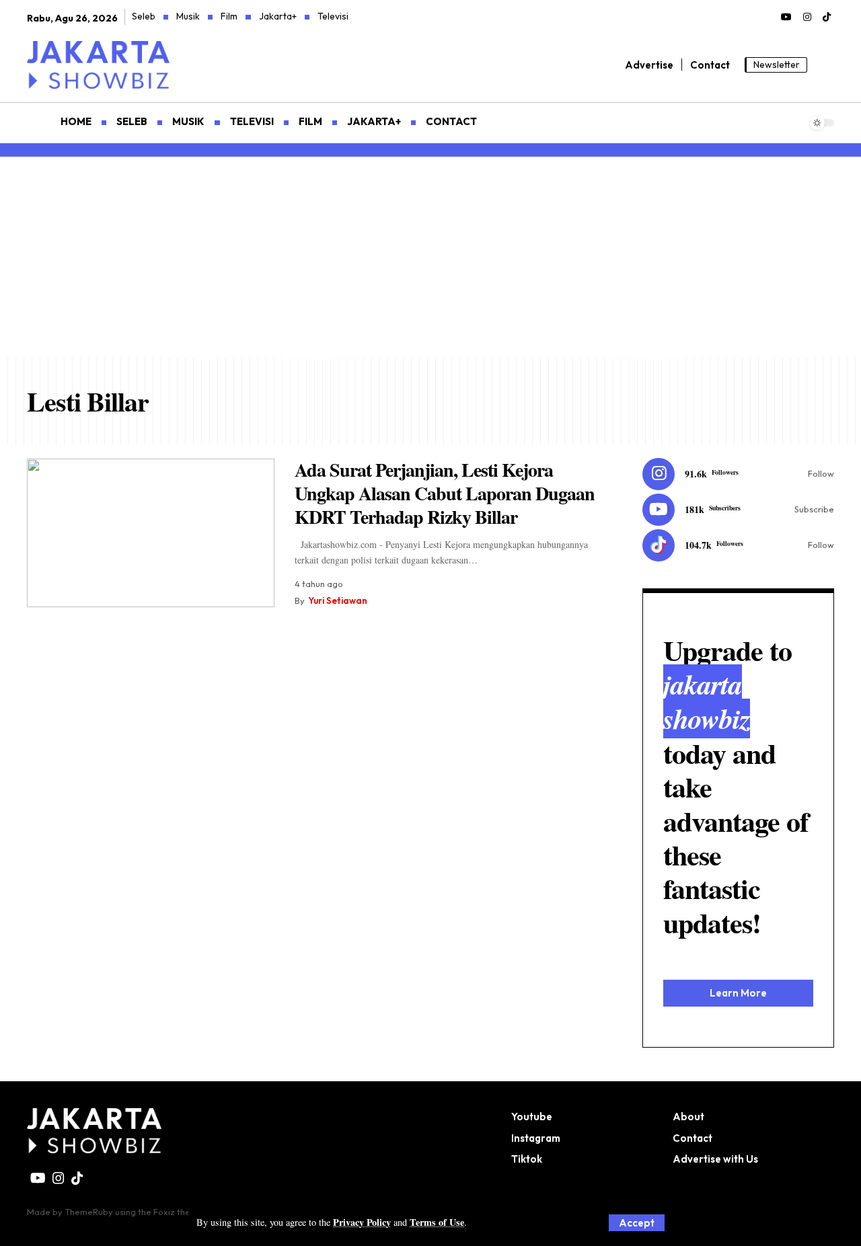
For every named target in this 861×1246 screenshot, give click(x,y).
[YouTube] (786, 17)
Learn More (738, 992)
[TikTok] (826, 17)
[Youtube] (738, 510)
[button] (637, 1222)
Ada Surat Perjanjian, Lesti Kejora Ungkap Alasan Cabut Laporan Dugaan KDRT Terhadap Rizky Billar (445, 493)
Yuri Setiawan (337, 600)
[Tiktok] (738, 545)
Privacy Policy (362, 1222)
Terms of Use (437, 1222)
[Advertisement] (430, 257)
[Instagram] (807, 17)
